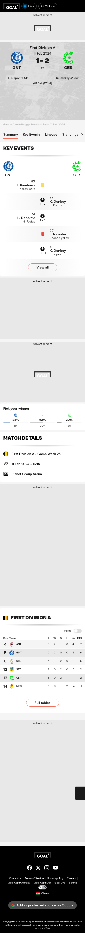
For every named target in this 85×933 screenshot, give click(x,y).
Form (67, 630)
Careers (71, 878)
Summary (10, 134)
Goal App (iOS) (42, 882)
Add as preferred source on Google (45, 905)
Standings (70, 134)
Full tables (43, 703)
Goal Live (59, 882)
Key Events (31, 134)
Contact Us (15, 878)
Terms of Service (34, 878)
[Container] (16, 61)
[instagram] (47, 868)
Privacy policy (55, 878)
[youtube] (55, 868)
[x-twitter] (38, 868)
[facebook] (29, 868)
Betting (73, 882)
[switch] (78, 631)
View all (43, 267)
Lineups (51, 134)
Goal (23, 921)
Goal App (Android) (19, 882)
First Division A (42, 47)
